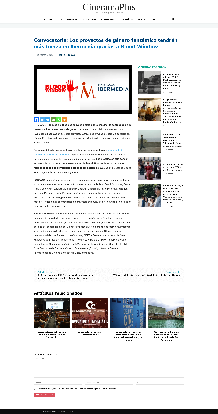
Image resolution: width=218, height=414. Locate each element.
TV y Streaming (106, 19)
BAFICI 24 (142, 19)
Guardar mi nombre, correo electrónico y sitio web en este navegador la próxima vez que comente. (76, 389)
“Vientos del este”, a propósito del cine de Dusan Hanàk (146, 275)
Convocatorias (88, 19)
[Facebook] (36, 119)
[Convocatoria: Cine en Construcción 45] (90, 313)
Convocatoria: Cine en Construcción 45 (90, 333)
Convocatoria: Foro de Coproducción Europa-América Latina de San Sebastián (166, 336)
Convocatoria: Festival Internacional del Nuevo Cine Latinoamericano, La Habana (128, 336)
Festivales (72, 19)
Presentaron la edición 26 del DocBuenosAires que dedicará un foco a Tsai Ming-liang (172, 81)
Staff (152, 19)
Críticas (59, 19)
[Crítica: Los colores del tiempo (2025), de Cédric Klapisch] (149, 168)
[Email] (53, 119)
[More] (64, 119)
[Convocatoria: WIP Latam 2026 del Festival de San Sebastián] (52, 313)
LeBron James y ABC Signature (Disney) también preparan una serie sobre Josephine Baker (66, 276)
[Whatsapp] (58, 119)
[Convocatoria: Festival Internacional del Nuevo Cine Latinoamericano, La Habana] (128, 313)
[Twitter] (42, 119)
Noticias (47, 19)
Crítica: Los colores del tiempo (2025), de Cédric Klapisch (173, 167)
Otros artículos (126, 19)
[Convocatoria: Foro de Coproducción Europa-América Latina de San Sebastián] (166, 313)
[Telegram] (47, 119)
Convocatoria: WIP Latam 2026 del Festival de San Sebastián (52, 334)
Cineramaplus (168, 92)
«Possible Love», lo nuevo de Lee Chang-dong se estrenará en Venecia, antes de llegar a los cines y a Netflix (173, 194)
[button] (173, 19)
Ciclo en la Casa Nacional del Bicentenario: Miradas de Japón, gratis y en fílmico (173, 140)
